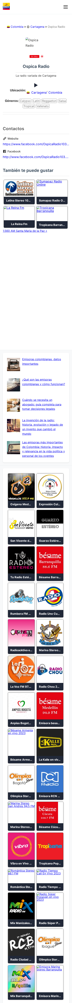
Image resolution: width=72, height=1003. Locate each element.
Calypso (25, 101)
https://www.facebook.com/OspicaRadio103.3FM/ (36, 144)
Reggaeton (49, 101)
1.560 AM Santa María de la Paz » (25, 231)
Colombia (17, 26)
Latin (36, 101)
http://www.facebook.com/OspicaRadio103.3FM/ (36, 157)
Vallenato (43, 106)
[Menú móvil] (65, 7)
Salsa (62, 101)
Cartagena (37, 26)
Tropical (28, 106)
